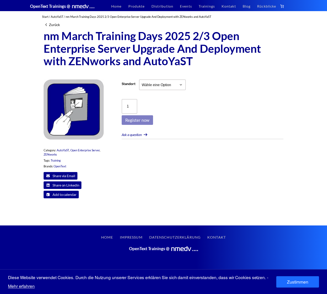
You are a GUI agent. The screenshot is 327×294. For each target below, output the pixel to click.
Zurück (54, 24)
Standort (128, 83)
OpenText (60, 166)
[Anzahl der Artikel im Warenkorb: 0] (282, 6)
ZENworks (50, 154)
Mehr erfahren (21, 286)
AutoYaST (57, 16)
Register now (137, 120)
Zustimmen (297, 282)
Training (56, 160)
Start (45, 16)
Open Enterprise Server (85, 150)
